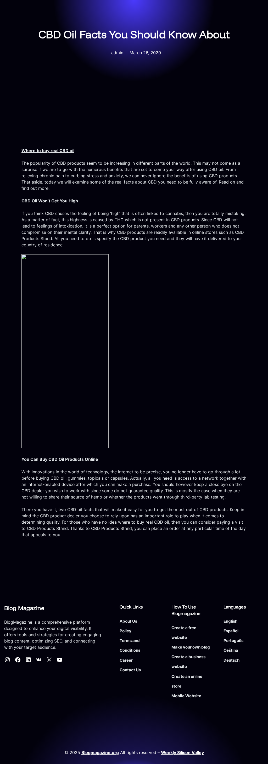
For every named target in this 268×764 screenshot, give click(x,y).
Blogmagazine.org (100, 752)
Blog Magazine (24, 608)
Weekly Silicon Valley (182, 752)
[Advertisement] (134, 108)
